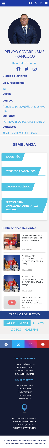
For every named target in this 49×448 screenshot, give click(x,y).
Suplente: (9, 115)
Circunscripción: (13, 82)
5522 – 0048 (10, 132)
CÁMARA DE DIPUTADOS (24, 371)
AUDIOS (38, 323)
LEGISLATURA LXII (24, 398)
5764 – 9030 (30, 132)
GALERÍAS (32, 330)
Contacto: (9, 126)
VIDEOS (16, 330)
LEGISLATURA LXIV (25, 392)
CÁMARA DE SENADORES (24, 374)
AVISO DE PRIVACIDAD (24, 385)
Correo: (8, 100)
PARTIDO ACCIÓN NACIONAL (24, 364)
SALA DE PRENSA (17, 323)
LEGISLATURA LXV (24, 389)
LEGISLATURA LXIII (24, 395)
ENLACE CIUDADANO (24, 367)
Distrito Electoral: (15, 76)
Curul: (7, 93)
